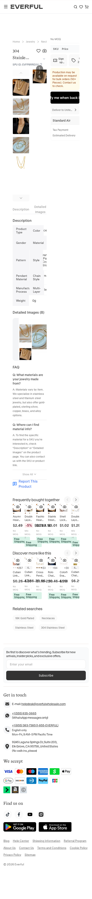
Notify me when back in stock (64, 97)
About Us (9, 847)
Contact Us (26, 847)
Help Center (21, 840)
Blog (6, 840)
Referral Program (75, 840)
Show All (27, 474)
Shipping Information (46, 840)
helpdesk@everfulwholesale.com (43, 704)
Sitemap (30, 854)
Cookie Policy (79, 847)
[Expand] (43, 59)
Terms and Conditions (51, 847)
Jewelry (30, 41)
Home (16, 41)
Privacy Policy (12, 854)
